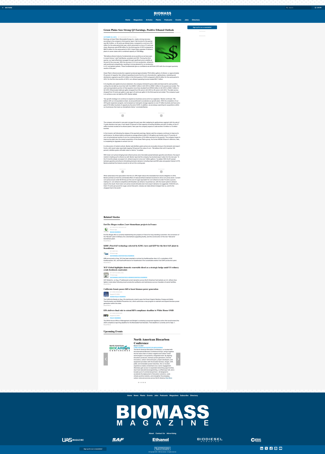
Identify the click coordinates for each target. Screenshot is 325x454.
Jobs (187, 20)
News (136, 395)
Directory (196, 20)
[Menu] (2, 7)
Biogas (112, 232)
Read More (107, 241)
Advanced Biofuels (134, 277)
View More (154, 370)
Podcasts (168, 20)
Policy (117, 296)
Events (178, 20)
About (151, 433)
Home (127, 20)
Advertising (171, 433)
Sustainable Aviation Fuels (119, 255)
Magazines (138, 20)
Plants (158, 20)
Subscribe (184, 395)
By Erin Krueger (116, 292)
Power (112, 296)
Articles (149, 20)
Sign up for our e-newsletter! (202, 27)
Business (118, 232)
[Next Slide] (178, 359)
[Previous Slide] (106, 359)
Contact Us (160, 433)
